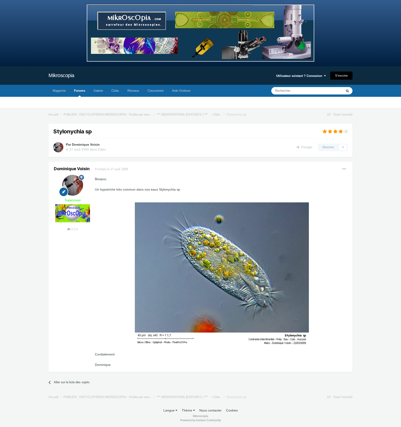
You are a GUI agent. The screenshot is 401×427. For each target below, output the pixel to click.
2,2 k (74, 229)
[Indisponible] (222, 274)
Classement (156, 90)
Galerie (98, 90)
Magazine (59, 90)
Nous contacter (210, 410)
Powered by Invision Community (200, 420)
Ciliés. (102, 149)
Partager (305, 147)
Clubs (115, 90)
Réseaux (133, 90)
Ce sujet (331, 90)
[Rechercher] (347, 90)
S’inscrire (341, 75)
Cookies (232, 410)
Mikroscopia (61, 75)
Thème (187, 410)
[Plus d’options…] (344, 169)
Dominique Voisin (86, 144)
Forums (79, 90)
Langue (169, 410)
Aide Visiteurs (181, 90)
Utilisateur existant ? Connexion (300, 76)
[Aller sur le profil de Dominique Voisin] (58, 147)
